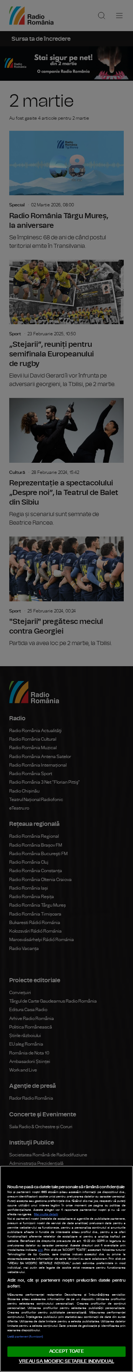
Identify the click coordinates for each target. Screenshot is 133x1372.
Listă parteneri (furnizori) (25, 1336)
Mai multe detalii (46, 1214)
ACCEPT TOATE (66, 1351)
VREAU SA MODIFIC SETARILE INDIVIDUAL (66, 1361)
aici (40, 1250)
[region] (66, 1269)
